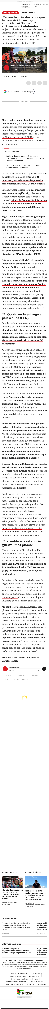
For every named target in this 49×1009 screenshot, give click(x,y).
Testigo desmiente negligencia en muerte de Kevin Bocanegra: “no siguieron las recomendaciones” (35, 895)
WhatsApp (45, 83)
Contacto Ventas (24, 973)
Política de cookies (36, 982)
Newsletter (36, 973)
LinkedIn (39, 83)
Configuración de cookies (12, 984)
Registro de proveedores (19, 979)
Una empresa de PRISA (24, 991)
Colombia (9, 676)
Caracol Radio (11, 6)
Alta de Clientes (34, 976)
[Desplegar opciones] (43, 68)
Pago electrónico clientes (17, 976)
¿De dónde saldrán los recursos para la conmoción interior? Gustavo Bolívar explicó (12, 894)
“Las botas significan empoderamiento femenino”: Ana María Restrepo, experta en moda (16, 951)
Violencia (35, 676)
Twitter (34, 83)
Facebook (28, 83)
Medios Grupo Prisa (24, 997)
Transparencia (29, 984)
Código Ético (41, 984)
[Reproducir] (6, 67)
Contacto (12, 973)
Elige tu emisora (40, 7)
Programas (28, 12)
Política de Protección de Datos (16, 982)
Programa (25, 7)
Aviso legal (34, 979)
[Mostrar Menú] (2, 6)
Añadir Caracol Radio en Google (20, 91)
